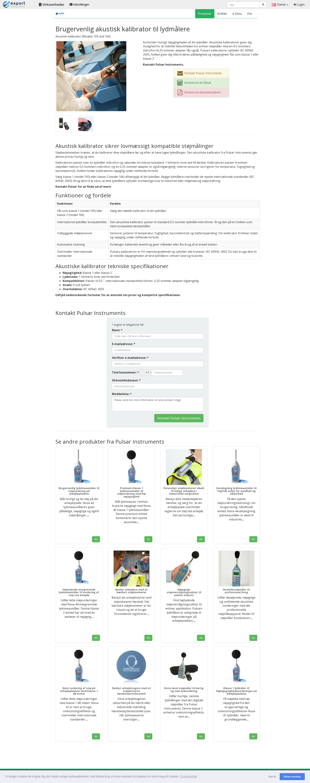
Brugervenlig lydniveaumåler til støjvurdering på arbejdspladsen (79, 490)
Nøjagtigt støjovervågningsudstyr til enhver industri (184, 592)
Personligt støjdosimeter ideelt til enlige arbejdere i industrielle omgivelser (183, 490)
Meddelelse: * (122, 394)
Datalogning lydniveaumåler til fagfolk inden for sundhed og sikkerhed (236, 490)
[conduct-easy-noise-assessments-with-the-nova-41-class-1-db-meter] (79, 667)
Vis (96, 539)
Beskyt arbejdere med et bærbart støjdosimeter (131, 591)
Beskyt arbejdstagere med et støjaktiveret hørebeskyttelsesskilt (131, 690)
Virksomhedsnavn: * (126, 380)
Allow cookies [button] (292, 776)
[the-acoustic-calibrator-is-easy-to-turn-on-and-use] (85, 123)
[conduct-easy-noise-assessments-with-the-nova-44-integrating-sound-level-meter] (79, 568)
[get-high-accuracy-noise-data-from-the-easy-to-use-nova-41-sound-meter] (236, 667)
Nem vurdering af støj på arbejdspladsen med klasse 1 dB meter (79, 690)
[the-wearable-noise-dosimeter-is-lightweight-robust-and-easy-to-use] (131, 568)
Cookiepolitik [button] (188, 776)
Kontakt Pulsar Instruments (178, 418)
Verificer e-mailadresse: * (130, 358)
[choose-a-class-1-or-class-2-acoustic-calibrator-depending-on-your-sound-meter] (63, 123)
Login (300, 4)
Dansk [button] (281, 4)
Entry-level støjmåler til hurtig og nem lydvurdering (184, 689)
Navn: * (117, 330)
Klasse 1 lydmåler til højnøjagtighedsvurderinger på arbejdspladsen (236, 690)
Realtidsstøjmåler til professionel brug (236, 591)
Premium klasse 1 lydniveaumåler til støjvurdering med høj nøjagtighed (131, 492)
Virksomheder (53, 4)
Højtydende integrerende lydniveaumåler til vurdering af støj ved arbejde (79, 592)
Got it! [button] (272, 776)
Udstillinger (80, 4)
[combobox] (146, 372)
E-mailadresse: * (123, 344)
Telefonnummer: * (125, 372)
